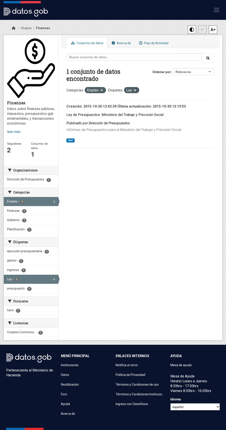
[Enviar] (208, 58)
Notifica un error (127, 365)
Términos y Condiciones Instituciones (140, 394)
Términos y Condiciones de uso (137, 384)
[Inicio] (14, 28)
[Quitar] (102, 90)
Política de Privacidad (130, 375)
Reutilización (70, 384)
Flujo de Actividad (155, 43)
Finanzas (43, 28)
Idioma (175, 399)
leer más (14, 132)
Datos (65, 375)
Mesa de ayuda (181, 365)
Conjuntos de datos (90, 43)
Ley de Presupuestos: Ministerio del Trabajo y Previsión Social (115, 115)
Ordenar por (162, 72)
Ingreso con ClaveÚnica (132, 404)
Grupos (26, 28)
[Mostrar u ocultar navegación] (216, 10)
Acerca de (123, 43)
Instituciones (70, 365)
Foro (64, 394)
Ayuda (65, 404)
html (70, 140)
